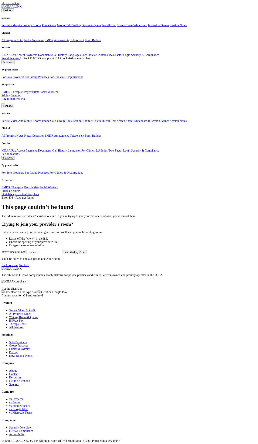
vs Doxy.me (16, 399)
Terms (137, 440)
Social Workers (49, 92)
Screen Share (125, 25)
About (13, 370)
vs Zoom (14, 402)
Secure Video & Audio (22, 310)
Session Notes (178, 25)
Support (14, 384)
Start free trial (17, 98)
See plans (33, 194)
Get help (24, 265)
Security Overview (20, 427)
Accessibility (16, 434)
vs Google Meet (18, 409)
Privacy (127, 440)
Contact (13, 374)
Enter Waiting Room (74, 252)
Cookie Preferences (175, 440)
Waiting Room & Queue (86, 25)
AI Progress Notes (12, 40)
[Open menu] (3, 103)
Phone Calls (49, 25)
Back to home (10, 265)
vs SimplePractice (19, 405)
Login (5, 98)
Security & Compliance (145, 54)
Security (16, 95)
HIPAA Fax (9, 54)
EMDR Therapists (12, 92)
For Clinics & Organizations (66, 77)
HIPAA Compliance (21, 430)
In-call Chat (109, 25)
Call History (59, 54)
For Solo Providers (13, 77)
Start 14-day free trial (14, 194)
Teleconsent (77, 40)
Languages (74, 54)
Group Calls (64, 25)
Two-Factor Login (119, 54)
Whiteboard (140, 25)
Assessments (61, 40)
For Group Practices (37, 77)
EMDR (49, 40)
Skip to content (10, 3)
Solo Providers (18, 342)
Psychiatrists (31, 92)
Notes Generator (34, 40)
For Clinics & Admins (94, 54)
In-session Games (158, 25)
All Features (16, 327)
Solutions (8, 62)
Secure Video (10, 25)
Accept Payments (26, 54)
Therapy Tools (17, 324)
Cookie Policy (152, 440)
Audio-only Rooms (29, 25)
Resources (15, 377)
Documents (45, 54)
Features (8, 10)
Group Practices (18, 345)
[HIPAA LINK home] (12, 6)
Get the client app (19, 380)
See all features (11, 58)
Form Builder (93, 40)
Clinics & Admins (19, 348)
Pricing (6, 95)
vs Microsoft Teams (20, 412)
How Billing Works (20, 355)
